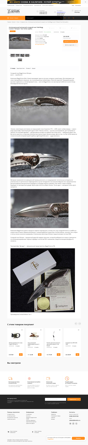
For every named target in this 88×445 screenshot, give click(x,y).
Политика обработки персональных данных (31, 421)
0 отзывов (62, 32)
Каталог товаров (14, 18)
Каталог (14, 22)
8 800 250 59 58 (73, 416)
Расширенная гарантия (28, 5)
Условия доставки (10, 5)
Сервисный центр (11, 419)
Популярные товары (55, 416)
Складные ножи (23, 22)
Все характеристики (39, 44)
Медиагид (53, 414)
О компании (29, 414)
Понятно (78, 438)
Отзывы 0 (28, 68)
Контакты (28, 416)
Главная (9, 22)
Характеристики (21, 68)
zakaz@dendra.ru (61, 12)
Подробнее (50, 439)
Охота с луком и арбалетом (47, 5)
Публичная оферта (30, 423)
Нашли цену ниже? (67, 38)
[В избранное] (22, 330)
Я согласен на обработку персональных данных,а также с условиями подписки (56, 403)
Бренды (53, 419)
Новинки (53, 417)
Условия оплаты (19, 5)
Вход (73, 5)
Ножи (17, 22)
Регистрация (78, 5)
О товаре (13, 68)
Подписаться (73, 399)
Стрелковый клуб (37, 5)
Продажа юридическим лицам (31, 418)
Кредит (33, 68)
